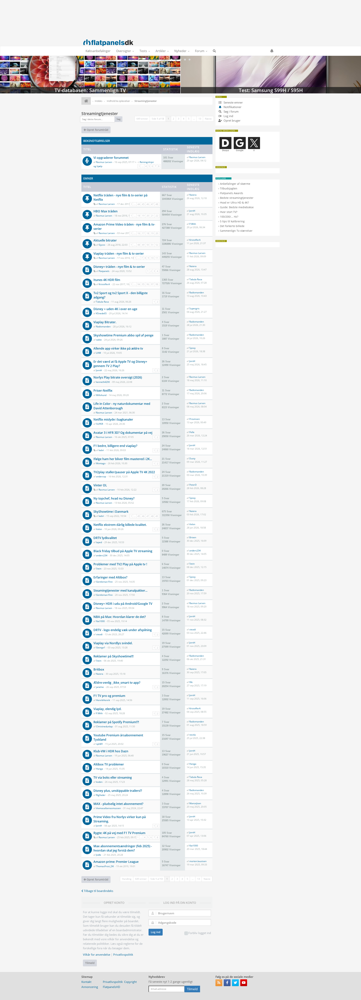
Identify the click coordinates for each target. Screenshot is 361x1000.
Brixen (192, 537)
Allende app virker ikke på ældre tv (118, 348)
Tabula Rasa (195, 279)
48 (156, 204)
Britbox (98, 669)
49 (143, 244)
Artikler (160, 51)
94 (138, 284)
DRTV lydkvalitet (105, 538)
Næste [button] (208, 118)
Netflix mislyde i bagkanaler (113, 419)
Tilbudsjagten (228, 188)
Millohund (101, 395)
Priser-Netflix (102, 390)
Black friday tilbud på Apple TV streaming (122, 551)
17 (143, 233)
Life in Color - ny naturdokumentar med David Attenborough (121, 406)
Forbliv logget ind (199, 933)
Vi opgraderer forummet (111, 158)
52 (156, 244)
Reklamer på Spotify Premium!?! (116, 722)
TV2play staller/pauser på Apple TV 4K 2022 (124, 472)
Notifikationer (232, 107)
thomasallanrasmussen (108, 808)
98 (156, 284)
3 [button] (178, 118)
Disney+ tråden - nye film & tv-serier (119, 267)
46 (147, 204)
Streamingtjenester (99, 113)
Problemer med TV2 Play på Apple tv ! (120, 564)
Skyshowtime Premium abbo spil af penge (123, 335)
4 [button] (183, 118)
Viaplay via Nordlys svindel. (113, 643)
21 (152, 215)
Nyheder (180, 51)
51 (152, 244)
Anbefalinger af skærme (235, 183)
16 (138, 233)
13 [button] (200, 118)
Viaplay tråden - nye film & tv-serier (118, 253)
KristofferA (195, 239)
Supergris (194, 308)
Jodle (98, 854)
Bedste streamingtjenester (236, 198)
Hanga (99, 768)
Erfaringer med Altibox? (110, 577)
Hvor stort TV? (228, 212)
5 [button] (188, 118)
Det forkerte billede (232, 226)
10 (152, 258)
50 (147, 244)
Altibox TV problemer (108, 764)
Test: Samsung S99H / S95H (271, 74)
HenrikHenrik (103, 700)
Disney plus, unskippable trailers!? (117, 791)
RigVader (100, 795)
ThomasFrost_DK (105, 866)
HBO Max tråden (105, 211)
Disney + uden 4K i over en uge (115, 309)
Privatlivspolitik (123, 954)
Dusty (192, 458)
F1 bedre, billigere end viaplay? (115, 446)
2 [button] (173, 118)
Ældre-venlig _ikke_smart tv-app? (116, 683)
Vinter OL (100, 485)
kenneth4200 (103, 382)
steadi (99, 634)
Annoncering (89, 987)
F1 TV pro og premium (109, 696)
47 (152, 204)
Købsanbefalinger (98, 51)
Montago (100, 463)
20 (147, 215)
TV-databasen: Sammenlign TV (90, 74)
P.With (192, 224)
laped (99, 542)
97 (152, 284)
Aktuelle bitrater (105, 240)
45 (143, 204)
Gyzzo (102, 244)
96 (147, 284)
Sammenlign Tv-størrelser (236, 230)
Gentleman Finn (104, 581)
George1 (100, 647)
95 (143, 284)
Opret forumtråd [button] (97, 130)
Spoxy (192, 348)
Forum (199, 51)
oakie (99, 339)
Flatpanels (104, 271)
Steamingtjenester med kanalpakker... (120, 590)
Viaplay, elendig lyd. (107, 709)
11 (156, 258)
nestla (192, 734)
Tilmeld (90, 963)
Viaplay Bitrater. (104, 322)
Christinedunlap (104, 726)
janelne (100, 687)
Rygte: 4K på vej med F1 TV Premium (119, 833)
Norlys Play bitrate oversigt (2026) (117, 377)
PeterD (193, 484)
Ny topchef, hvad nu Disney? (113, 498)
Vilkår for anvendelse (96, 954)
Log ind (155, 932)
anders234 (101, 555)
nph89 (99, 744)
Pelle (191, 432)
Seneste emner (233, 102)
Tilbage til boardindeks (98, 891)
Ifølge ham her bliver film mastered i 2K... (122, 459)
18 (138, 215)
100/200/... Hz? (229, 216)
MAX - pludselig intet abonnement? (118, 804)
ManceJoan (195, 803)
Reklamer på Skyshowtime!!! (113, 656)
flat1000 (100, 621)
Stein (98, 568)
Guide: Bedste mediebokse (237, 207)
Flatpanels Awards (231, 193)
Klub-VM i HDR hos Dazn (110, 751)
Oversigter (123, 51)
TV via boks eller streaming (112, 777)
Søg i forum (231, 111)
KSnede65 (101, 313)
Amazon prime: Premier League (116, 862)
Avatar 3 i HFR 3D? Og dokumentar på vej (122, 433)
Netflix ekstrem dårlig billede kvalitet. (120, 525)
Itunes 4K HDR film (106, 280)
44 (138, 204)
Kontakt (86, 982)
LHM (98, 352)
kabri (101, 450)
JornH (192, 210)
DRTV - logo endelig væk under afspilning (122, 630)
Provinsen (194, 419)
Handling (126, 878)
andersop (101, 476)
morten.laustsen (197, 861)
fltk (191, 682)
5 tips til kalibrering (232, 221)
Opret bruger (231, 120)
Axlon (99, 529)
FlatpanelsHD (111, 987)
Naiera (192, 194)
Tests (143, 51)
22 (156, 215)
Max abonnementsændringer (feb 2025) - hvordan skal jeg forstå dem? (122, 848)
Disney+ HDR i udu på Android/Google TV (122, 604)
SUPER (99, 423)
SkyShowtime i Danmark (110, 511)
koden (99, 781)
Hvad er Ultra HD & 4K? (234, 202)
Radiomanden (196, 292)
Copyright (130, 982)
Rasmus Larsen (104, 162)
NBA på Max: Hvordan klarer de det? (119, 617)
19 (143, 215)
